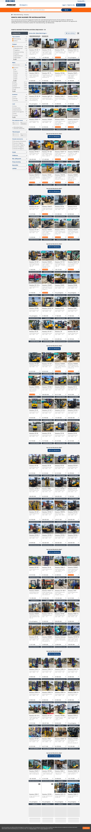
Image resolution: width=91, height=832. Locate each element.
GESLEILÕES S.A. (35, 295)
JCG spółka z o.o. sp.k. (60, 577)
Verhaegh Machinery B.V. (48, 106)
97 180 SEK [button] (71, 80)
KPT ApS (34, 59)
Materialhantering (18, 14)
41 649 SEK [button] (32, 80)
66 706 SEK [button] (32, 519)
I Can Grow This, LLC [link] (35, 600)
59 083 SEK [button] (71, 621)
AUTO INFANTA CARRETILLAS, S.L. (48, 780)
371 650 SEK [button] (45, 159)
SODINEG (48, 600)
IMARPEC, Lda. (60, 725)
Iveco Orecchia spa (60, 521)
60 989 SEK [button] (71, 214)
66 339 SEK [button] (45, 496)
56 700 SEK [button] (45, 417)
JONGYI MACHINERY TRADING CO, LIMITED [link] (50, 161)
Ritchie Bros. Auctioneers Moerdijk (61, 59)
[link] (35, 43)
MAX (21, 122)
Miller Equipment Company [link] (73, 646)
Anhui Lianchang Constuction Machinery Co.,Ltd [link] (64, 341)
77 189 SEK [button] (71, 104)
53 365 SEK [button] (45, 575)
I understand (86, 828)
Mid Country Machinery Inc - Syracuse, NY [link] (37, 623)
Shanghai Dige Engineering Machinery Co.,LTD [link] (51, 725)
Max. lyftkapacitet (16, 158)
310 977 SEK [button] (58, 519)
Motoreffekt (15, 165)
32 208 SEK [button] (58, 104)
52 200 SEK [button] (58, 575)
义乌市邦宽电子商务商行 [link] (35, 216)
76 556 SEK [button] (32, 127)
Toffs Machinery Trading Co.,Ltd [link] (61, 295)
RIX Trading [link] (60, 780)
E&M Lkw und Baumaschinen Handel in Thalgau (77, 341)
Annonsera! (81, 5)
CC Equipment (48, 318)
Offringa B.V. (60, 106)
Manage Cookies (33, 828)
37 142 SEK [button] (32, 57)
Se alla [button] (15, 59)
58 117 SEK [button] (58, 394)
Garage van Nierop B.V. (60, 83)
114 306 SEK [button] (32, 598)
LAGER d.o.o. (34, 804)
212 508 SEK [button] (58, 214)
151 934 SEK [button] (71, 746)
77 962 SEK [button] (32, 269)
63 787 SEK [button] (32, 371)
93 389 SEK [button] (45, 621)
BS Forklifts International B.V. (73, 59)
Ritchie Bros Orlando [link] (61, 184)
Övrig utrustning (16, 161)
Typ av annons (16, 36)
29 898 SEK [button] (58, 778)
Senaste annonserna (17, 139)
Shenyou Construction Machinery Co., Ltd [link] (63, 271)
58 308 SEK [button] (58, 80)
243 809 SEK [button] (58, 339)
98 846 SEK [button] (58, 723)
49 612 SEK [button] (71, 394)
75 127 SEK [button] (32, 214)
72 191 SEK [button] (32, 723)
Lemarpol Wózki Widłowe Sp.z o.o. (74, 780)
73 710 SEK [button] (32, 441)
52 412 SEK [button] (32, 575)
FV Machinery (73, 83)
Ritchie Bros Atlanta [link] (60, 239)
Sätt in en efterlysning (54, 136)
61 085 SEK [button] (45, 316)
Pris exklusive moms (17, 120)
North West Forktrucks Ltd (35, 129)
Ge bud (57, 57)
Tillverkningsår (16, 131)
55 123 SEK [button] (58, 441)
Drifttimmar (15, 155)
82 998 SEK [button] (45, 127)
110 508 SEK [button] (45, 57)
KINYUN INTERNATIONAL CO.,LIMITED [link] (36, 646)
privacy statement (44, 828)
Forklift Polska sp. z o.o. (73, 748)
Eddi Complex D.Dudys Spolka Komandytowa (38, 780)
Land (13, 104)
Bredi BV (35, 106)
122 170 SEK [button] (71, 778)
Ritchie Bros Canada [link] (61, 129)
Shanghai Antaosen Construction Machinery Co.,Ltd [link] (39, 161)
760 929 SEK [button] (71, 644)
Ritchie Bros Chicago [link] (48, 216)
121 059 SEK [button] (45, 598)
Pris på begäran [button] (72, 57)
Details (14, 152)
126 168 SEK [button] (32, 778)
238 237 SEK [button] (45, 723)
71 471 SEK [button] (32, 644)
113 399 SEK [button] (58, 417)
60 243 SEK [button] (45, 371)
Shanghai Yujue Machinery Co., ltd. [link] (74, 623)
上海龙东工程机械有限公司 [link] (35, 748)
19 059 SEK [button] (45, 644)
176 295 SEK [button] (58, 598)
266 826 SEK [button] (32, 159)
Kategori (14, 44)
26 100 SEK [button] (71, 339)
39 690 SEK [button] (32, 542)
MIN (13, 122)
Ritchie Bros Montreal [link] (73, 577)
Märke (13, 62)
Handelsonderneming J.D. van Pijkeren (36, 83)
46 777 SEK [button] (45, 746)
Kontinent (14, 94)
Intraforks (48, 83)
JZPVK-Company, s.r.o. (73, 725)
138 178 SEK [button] (58, 269)
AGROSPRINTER (35, 725)
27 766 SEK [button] (32, 292)
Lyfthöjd (14, 168)
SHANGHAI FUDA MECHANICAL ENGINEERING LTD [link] (65, 216)
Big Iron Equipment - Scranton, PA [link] (48, 646)
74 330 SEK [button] (32, 237)
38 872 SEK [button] (45, 104)
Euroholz (47, 59)
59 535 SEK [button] (32, 417)
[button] (19, 33)
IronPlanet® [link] (73, 129)
